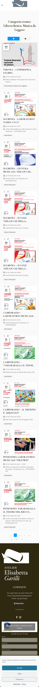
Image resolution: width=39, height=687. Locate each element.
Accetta (19, 668)
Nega (19, 674)
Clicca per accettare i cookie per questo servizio (20, 627)
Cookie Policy (17, 684)
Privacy (24, 684)
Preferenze (19, 679)
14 (22, 539)
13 (17, 539)
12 (11, 539)
